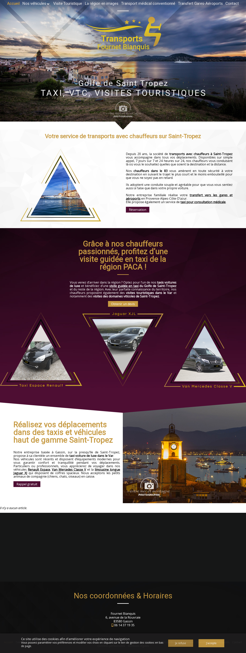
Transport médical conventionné (148, 3)
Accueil (13, 3)
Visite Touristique (67, 3)
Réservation (137, 210)
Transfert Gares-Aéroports (200, 3)
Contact (232, 3)
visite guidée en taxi (124, 286)
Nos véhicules (34, 3)
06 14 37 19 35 (124, 625)
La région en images (101, 3)
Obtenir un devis (123, 304)
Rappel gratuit (27, 484)
